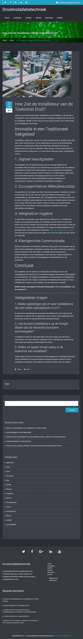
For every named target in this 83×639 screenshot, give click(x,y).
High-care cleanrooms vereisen (62, 230)
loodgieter (9, 493)
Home (7, 18)
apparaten (10, 462)
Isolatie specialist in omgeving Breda (18, 441)
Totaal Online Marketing (62, 636)
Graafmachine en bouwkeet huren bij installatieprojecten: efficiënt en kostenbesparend (35, 437)
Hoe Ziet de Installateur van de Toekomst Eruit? (44, 107)
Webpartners (53, 578)
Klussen (9, 489)
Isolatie (28, 18)
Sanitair (38, 18)
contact (59, 18)
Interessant (53, 580)
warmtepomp (11, 511)
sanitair (8, 498)
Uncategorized (11, 502)
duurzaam (10, 476)
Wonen (8, 516)
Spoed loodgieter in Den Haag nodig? (18, 432)
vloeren (8, 507)
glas (7, 480)
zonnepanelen (11, 524)
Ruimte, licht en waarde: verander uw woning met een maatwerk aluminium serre (34, 446)
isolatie (8, 485)
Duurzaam (49, 18)
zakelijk (8, 520)
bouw (12, 40)
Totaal (19, 369)
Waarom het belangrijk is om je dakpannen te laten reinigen (26, 428)
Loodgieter (17, 18)
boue (8, 467)
